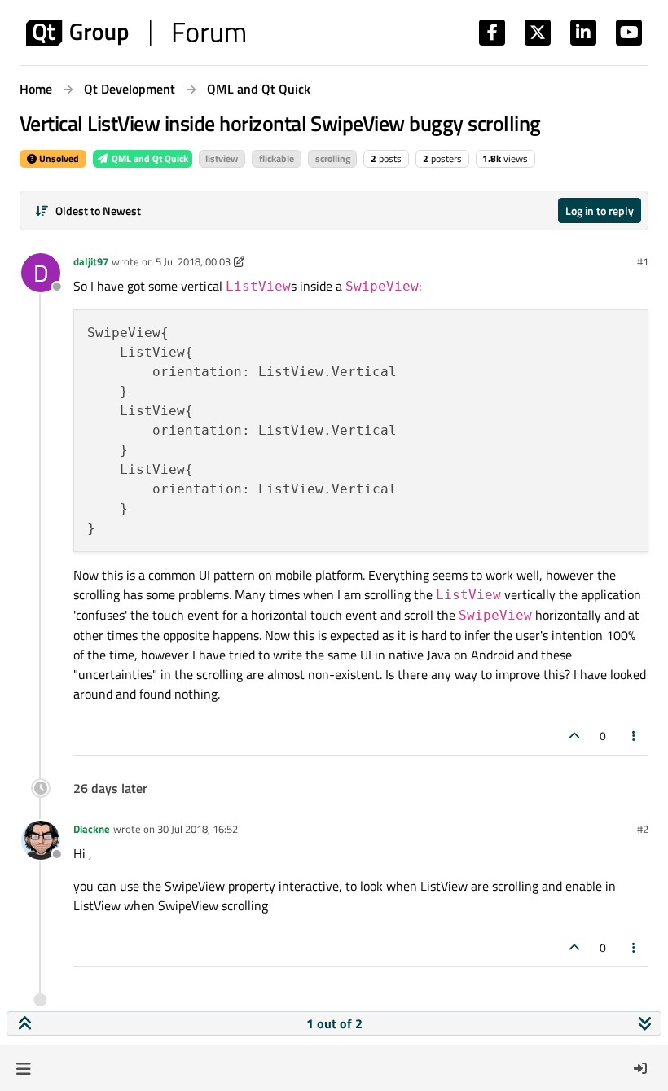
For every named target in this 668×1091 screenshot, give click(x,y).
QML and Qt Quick (148, 158)
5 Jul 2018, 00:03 (193, 261)
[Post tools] (634, 735)
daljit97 (90, 261)
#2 (642, 829)
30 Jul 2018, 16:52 (197, 829)
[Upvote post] (574, 735)
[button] (23, 1068)
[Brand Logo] (135, 33)
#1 (642, 261)
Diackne (91, 829)
